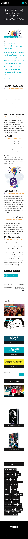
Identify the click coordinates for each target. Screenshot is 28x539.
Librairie (19, 494)
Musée (6, 499)
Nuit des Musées (14, 499)
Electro (7, 487)
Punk (19, 504)
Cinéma (7, 474)
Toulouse (16, 270)
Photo (15, 504)
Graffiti (7, 492)
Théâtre (18, 511)
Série (6, 511)
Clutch (18, 474)
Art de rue (8, 472)
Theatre (11, 511)
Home (7, 18)
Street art (19, 509)
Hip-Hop (7, 494)
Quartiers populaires (11, 507)
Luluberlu (8, 497)
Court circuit (7, 37)
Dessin (20, 482)
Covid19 (7, 479)
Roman (7, 509)
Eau (11, 484)
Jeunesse (13, 494)
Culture (13, 479)
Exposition (14, 487)
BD (17, 472)
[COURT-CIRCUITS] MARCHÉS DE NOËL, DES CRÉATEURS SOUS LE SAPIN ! (13, 325)
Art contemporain (10, 469)
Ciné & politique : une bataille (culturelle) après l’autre (13, 311)
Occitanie (8, 502)
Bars (14, 472)
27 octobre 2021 (9, 41)
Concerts (14, 477)
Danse (15, 482)
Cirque (13, 474)
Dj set (6, 484)
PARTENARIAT (15, 502)
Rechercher (7, 372)
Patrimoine (8, 270)
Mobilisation (16, 497)
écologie (14, 514)
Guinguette (14, 492)
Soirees (13, 509)
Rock (20, 507)
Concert (7, 477)
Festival (7, 489)
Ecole (15, 484)
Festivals (14, 489)
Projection (8, 306)
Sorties (15, 37)
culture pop (8, 482)
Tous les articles (14, 18)
